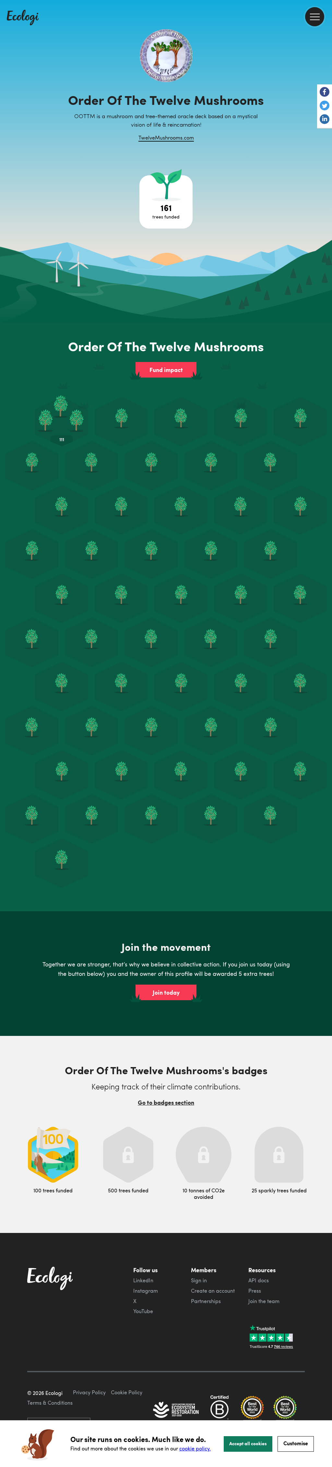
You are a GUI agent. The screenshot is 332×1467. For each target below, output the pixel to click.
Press (254, 1290)
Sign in (199, 1280)
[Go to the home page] (22, 18)
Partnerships (206, 1301)
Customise (295, 1443)
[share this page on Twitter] (324, 106)
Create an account (213, 1290)
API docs (258, 1280)
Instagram (145, 1290)
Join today (166, 992)
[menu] (314, 16)
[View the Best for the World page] (252, 1410)
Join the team (263, 1301)
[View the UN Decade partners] (176, 1410)
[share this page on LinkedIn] (324, 119)
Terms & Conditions (50, 1402)
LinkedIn (143, 1280)
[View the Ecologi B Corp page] (219, 1410)
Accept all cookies (248, 1443)
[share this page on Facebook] (324, 92)
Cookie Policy (126, 1392)
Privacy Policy (89, 1392)
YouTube (143, 1311)
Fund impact (166, 370)
